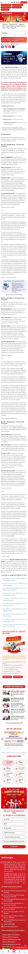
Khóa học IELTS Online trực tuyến (11, 939)
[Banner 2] (15, 807)
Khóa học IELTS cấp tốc (8, 942)
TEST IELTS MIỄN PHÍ (18, 676)
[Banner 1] (13, 807)
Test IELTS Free (6, 7)
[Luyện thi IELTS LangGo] (14, 858)
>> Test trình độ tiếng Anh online (14, 723)
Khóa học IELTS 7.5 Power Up (10, 937)
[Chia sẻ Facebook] (2, 46)
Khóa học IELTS (6, 4)
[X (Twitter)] (13, 46)
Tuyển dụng (24, 2)
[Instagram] (17, 2)
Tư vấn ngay (14, 846)
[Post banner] (14, 18)
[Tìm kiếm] (9, 2)
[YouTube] (12, 2)
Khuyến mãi (5, 9)
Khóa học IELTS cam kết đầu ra (11, 934)
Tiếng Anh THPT (13, 24)
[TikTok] (19, 2)
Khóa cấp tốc (16, 7)
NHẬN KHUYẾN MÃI (7, 676)
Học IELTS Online (17, 4)
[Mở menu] (25, 13)
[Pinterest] (9, 46)
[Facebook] (14, 2)
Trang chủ (5, 24)
